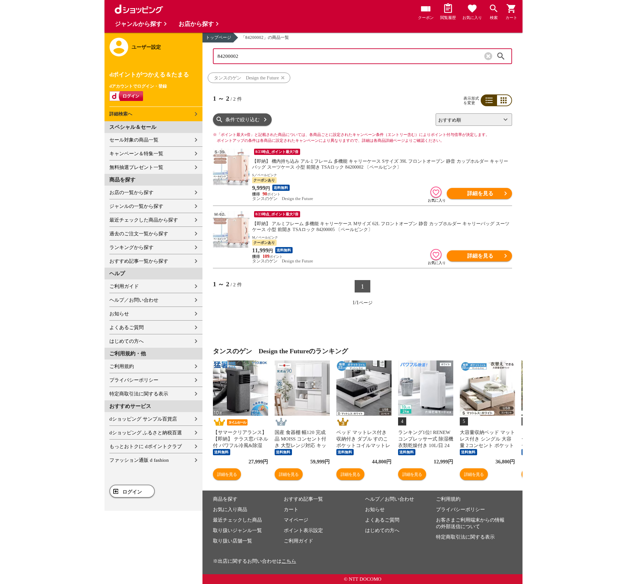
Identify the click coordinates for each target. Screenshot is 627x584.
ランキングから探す (131, 247)
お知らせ (119, 313)
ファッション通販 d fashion (139, 460)
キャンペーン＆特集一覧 (136, 153)
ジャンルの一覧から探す (136, 206)
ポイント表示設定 (303, 530)
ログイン (132, 491)
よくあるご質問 (126, 327)
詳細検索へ (120, 113)
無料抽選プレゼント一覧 (136, 167)
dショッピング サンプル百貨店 (143, 419)
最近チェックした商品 (237, 520)
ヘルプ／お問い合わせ (133, 300)
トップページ (218, 37)
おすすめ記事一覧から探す (138, 261)
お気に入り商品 (230, 509)
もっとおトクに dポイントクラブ (145, 446)
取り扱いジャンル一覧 (237, 530)
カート (291, 509)
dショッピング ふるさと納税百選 (145, 432)
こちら (288, 561)
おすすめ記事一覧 (303, 499)
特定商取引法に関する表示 (138, 393)
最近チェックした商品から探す (143, 220)
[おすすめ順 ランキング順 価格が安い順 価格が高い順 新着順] (471, 119)
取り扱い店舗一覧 (232, 540)
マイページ (296, 520)
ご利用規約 (121, 366)
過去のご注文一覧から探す (138, 233)
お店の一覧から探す (131, 192)
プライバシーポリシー (133, 380)
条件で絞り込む (242, 119)
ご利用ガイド (124, 286)
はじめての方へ (126, 341)
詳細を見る (480, 193)
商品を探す (225, 499)
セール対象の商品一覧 (133, 139)
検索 (501, 56)
